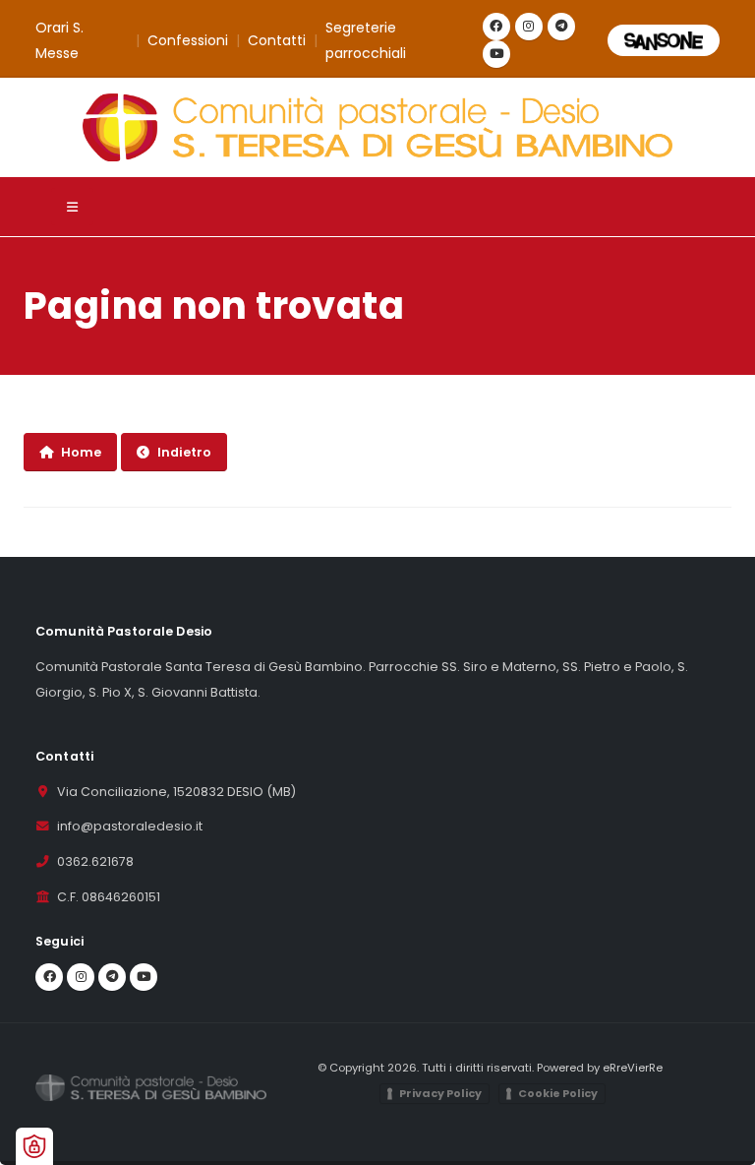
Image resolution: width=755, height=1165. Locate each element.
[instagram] (529, 26)
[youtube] (496, 54)
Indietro (184, 452)
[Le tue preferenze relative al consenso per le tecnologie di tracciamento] (34, 1146)
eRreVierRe (633, 1067)
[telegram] (561, 26)
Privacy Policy (440, 1093)
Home (81, 452)
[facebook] (496, 26)
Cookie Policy (558, 1093)
